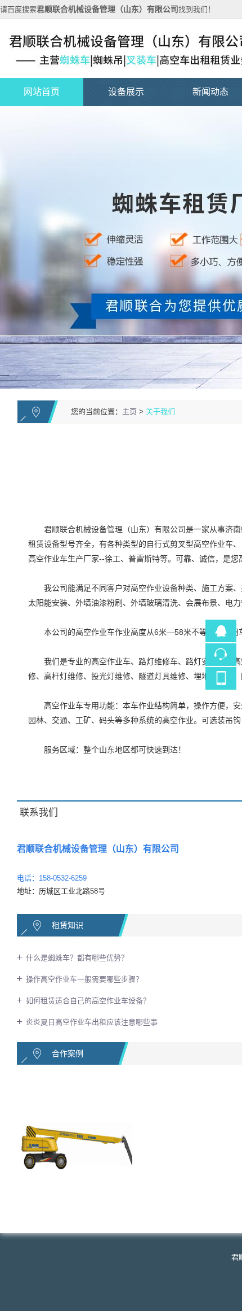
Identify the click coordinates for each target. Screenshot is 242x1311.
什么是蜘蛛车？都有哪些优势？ (77, 957)
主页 (129, 411)
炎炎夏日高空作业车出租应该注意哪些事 (92, 1022)
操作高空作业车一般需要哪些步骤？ (84, 979)
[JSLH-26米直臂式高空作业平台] (81, 1087)
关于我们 (160, 411)
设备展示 (126, 92)
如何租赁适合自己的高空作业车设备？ (88, 1000)
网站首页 (42, 92)
